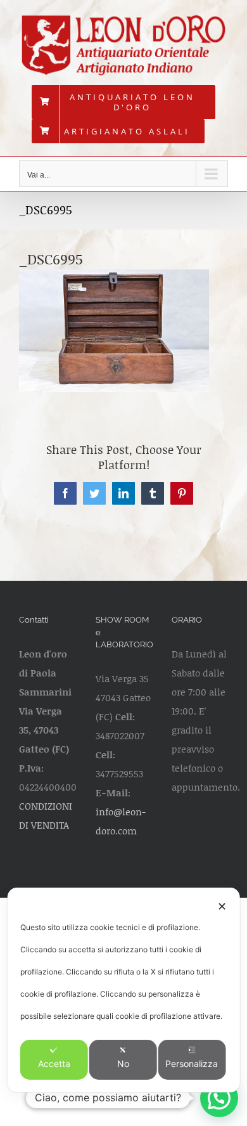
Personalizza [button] (191, 1063)
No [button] (123, 1063)
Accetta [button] (54, 1063)
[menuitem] (123, 102)
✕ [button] (222, 906)
